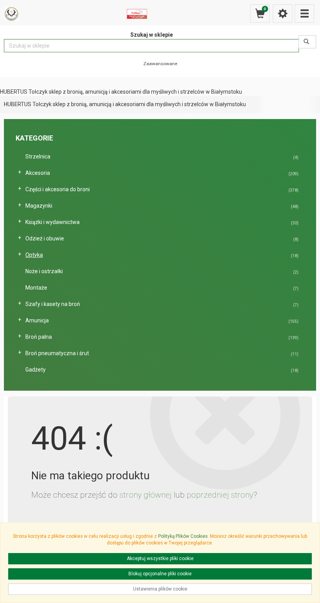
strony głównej (145, 495)
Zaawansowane (160, 63)
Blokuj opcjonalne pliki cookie (160, 573)
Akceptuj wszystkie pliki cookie (160, 558)
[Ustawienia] (282, 13)
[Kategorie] (304, 13)
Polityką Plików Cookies (183, 536)
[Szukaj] (307, 41)
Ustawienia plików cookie (160, 589)
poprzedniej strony (220, 495)
